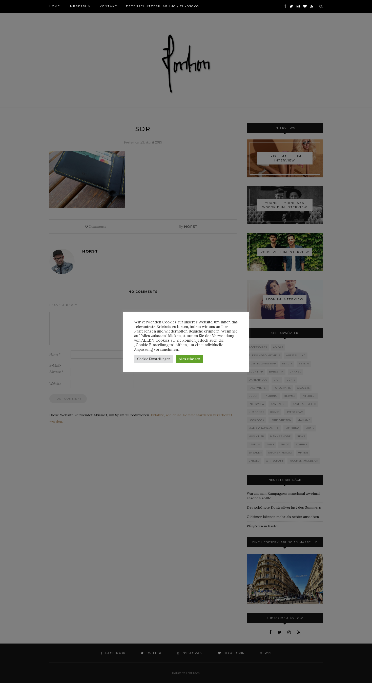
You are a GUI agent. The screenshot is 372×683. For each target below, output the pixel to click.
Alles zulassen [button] (189, 359)
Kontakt (108, 6)
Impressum (80, 6)
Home (54, 6)
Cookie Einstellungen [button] (153, 359)
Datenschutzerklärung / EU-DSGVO (162, 6)
